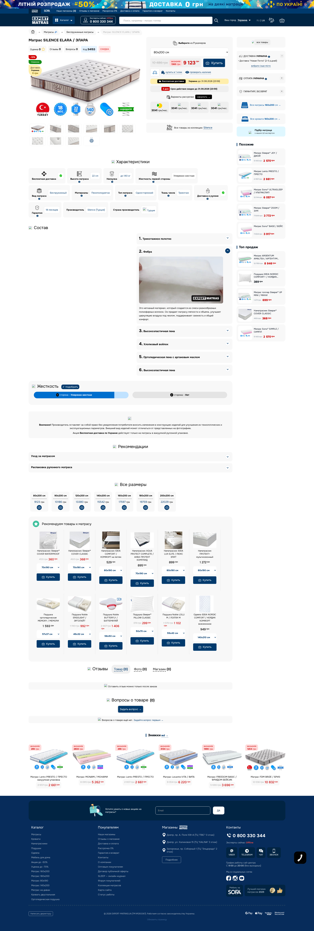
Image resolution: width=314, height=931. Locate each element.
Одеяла (35, 852)
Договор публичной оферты (113, 871)
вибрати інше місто (261, 65)
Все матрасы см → (265, 104)
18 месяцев (52, 209)
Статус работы (106, 894)
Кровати (35, 838)
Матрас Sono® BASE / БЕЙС (268, 226)
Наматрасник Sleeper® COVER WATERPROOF (48, 552)
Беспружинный (58, 192)
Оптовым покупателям (110, 866)
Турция (151, 210)
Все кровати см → (265, 118)
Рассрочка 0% (110, 11)
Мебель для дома (40, 857)
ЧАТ (261, 854)
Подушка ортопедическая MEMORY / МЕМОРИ (48, 617)
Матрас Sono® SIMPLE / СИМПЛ (266, 330)
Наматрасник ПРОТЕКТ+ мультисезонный (204, 553)
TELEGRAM (247, 854)
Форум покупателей (109, 880)
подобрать (71, 386)
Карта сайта (105, 889)
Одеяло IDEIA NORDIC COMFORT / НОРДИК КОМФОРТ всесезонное (205, 619)
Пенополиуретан (100, 192)
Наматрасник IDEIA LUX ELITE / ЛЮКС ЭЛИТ (173, 553)
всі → (164, 735)
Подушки (36, 848)
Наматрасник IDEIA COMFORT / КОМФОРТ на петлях (110, 553)
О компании (104, 862)
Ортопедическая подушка (45, 899)
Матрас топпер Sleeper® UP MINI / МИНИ (268, 294)
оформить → (203, 96)
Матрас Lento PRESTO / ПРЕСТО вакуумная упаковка (48, 778)
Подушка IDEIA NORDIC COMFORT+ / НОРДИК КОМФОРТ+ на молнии (266, 275)
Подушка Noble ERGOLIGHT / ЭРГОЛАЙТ (79, 617)
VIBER (232, 854)
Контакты (170, 11)
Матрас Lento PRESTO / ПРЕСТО (266, 173)
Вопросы (72, 49)
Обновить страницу (157, 919)
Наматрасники (39, 843)
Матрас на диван (40, 889)
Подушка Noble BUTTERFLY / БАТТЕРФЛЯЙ (111, 617)
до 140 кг (125, 175)
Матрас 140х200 (40, 885)
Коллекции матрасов (109, 885)
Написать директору (40, 913)
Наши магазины (66, 11)
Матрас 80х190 (39, 880)
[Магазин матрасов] (35, 11)
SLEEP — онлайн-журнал (111, 876)
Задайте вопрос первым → (148, 720)
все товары (262, 42)
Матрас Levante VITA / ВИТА (178, 776)
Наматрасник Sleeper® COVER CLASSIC (79, 552)
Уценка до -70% (39, 866)
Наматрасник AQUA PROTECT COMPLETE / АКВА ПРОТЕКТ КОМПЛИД (142, 555)
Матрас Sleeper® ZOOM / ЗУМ (266, 209)
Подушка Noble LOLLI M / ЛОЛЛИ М (173, 616)
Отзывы (55, 49)
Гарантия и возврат (153, 11)
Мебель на (234, 887)
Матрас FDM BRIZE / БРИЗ (265, 776)
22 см (95, 175)
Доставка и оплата (129, 11)
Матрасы (36, 834)
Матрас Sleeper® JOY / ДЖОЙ (265, 154)
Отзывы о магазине (89, 11)
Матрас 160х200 (40, 871)
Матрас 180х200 (40, 876)
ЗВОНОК (274, 854)
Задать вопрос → (130, 709)
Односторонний (144, 192)
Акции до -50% (39, 862)
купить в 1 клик (174, 72)
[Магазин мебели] (47, 11)
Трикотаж (183, 192)
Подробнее (172, 859)
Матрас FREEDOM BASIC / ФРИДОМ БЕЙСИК (222, 778)
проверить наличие (200, 72)
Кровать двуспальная (43, 894)
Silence (207, 127)
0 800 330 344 (101, 22)
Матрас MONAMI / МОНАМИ (92, 776)
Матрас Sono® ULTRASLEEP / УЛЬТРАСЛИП (268, 191)
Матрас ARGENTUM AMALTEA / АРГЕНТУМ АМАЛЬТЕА (265, 257)
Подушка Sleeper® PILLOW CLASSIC (142, 616)
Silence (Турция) (96, 209)
